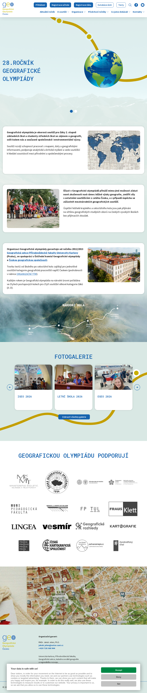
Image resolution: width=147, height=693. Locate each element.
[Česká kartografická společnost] (57, 545)
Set (118, 684)
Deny (118, 677)
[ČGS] (57, 482)
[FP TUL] (90, 509)
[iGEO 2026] (33, 377)
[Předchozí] (10, 387)
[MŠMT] (24, 482)
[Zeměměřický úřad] (123, 546)
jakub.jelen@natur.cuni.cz (51, 645)
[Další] (137, 387)
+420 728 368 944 (47, 648)
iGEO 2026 (25, 396)
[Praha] (24, 546)
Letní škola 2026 (70, 396)
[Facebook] (136, 5)
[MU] (24, 509)
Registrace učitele (60, 5)
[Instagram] (142, 5)
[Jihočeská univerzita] (123, 482)
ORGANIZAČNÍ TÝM (27, 274)
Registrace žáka (83, 5)
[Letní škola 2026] (73, 377)
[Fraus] (123, 509)
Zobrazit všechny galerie (74, 417)
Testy (121, 5)
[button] (68, 11)
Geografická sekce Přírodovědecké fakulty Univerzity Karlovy (42, 253)
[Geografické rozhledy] (90, 526)
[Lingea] (24, 526)
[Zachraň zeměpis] (90, 546)
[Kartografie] (123, 526)
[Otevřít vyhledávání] (130, 5)
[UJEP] (57, 508)
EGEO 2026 (105, 396)
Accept (118, 670)
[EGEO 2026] (114, 377)
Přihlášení (40, 5)
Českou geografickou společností (28, 260)
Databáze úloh (105, 5)
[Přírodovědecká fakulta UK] (90, 482)
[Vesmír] (57, 526)
